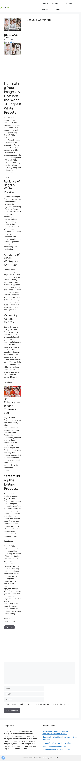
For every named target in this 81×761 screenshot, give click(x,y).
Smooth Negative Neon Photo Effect (56, 743)
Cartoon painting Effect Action (54, 746)
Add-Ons (55, 3)
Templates (69, 3)
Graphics (45, 9)
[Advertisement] (19, 67)
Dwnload (9, 627)
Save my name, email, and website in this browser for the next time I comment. (37, 704)
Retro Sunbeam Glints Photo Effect (56, 750)
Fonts (44, 3)
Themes (57, 9)
